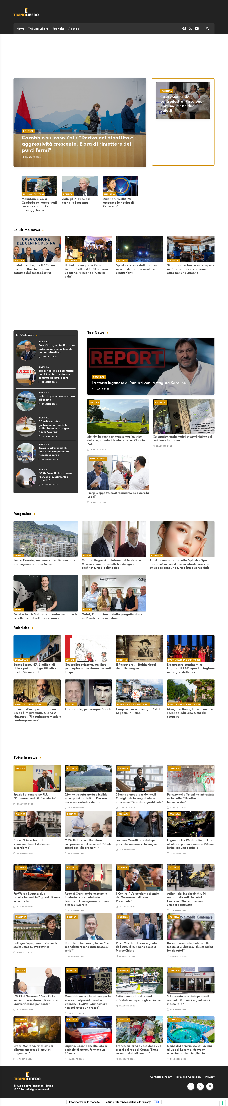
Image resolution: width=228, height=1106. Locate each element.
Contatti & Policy (161, 1077)
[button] (190, 1086)
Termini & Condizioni (188, 1077)
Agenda (73, 29)
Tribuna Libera (38, 29)
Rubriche (58, 29)
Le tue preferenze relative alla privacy (128, 1102)
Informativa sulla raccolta (84, 1102)
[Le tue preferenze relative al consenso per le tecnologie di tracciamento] (223, 1103)
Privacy (210, 1077)
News (20, 29)
